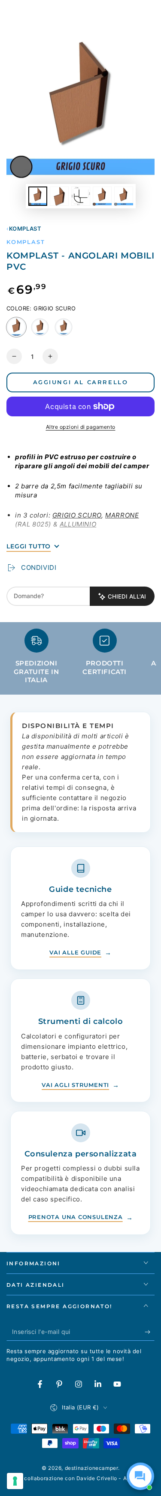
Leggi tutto (28, 546)
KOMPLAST (25, 228)
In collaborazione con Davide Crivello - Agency (80, 1478)
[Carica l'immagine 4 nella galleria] (102, 196)
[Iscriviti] (150, 1332)
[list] (80, 660)
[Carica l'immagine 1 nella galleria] (37, 196)
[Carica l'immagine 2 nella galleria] (59, 196)
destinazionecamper (91, 1468)
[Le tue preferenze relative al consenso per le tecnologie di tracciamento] (15, 1481)
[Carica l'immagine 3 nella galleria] (80, 196)
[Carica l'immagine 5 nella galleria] (123, 196)
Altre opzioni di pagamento (80, 427)
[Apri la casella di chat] (140, 1476)
